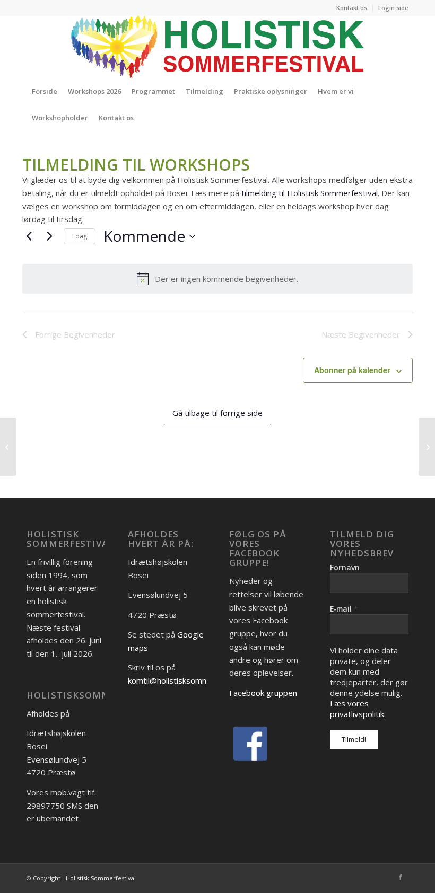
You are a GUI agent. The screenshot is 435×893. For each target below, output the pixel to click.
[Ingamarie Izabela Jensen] (427, 447)
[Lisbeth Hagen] (8, 447)
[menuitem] (352, 8)
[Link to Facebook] (400, 877)
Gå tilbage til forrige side (217, 413)
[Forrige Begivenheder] (28, 236)
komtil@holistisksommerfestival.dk (191, 680)
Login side (393, 8)
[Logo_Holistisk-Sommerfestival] (217, 46)
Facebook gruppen (263, 692)
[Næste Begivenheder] (49, 236)
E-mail (344, 609)
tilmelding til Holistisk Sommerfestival (309, 193)
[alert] (217, 279)
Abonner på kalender (352, 370)
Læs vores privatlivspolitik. (358, 708)
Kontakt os (351, 8)
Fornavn (345, 567)
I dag (79, 236)
